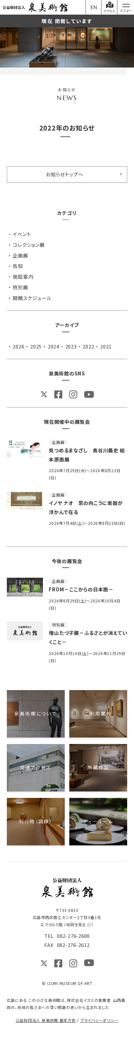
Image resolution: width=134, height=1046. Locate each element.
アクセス (109, 10)
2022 (88, 346)
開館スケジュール (32, 298)
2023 (71, 346)
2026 (18, 346)
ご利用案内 (98, 713)
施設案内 (23, 276)
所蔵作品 (98, 767)
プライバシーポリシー (99, 1020)
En (94, 7)
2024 (53, 346)
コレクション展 (29, 244)
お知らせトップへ (64, 174)
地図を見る (76, 924)
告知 (18, 265)
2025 (36, 346)
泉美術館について (35, 713)
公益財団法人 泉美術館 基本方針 (46, 1020)
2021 (106, 346)
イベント (22, 234)
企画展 (20, 255)
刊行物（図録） (36, 821)
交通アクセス (35, 767)
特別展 (20, 287)
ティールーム (98, 821)
